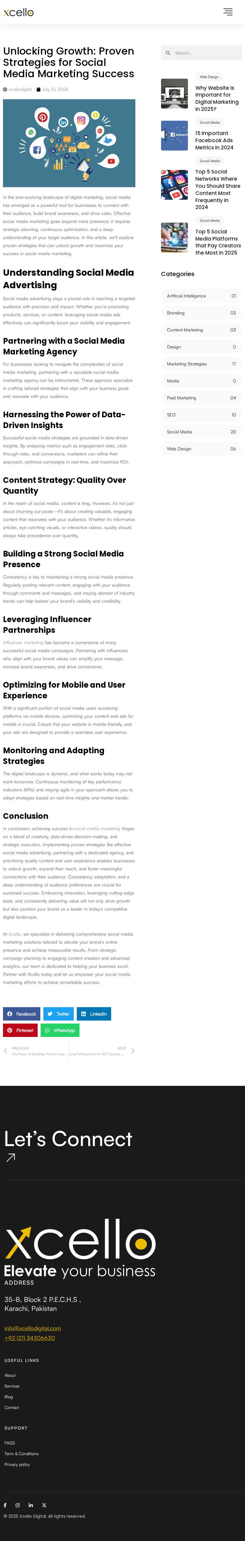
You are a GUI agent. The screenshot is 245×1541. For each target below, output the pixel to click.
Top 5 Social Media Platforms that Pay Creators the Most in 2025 (218, 242)
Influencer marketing (23, 642)
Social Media (210, 122)
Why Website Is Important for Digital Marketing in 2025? (217, 99)
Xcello (15, 934)
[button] (21, 1014)
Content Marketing (185, 330)
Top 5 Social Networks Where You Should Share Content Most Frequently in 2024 (218, 189)
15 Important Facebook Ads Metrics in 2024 (214, 140)
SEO (171, 415)
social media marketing (97, 828)
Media (173, 381)
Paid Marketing (181, 398)
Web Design (209, 77)
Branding (176, 313)
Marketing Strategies (187, 364)
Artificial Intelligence (186, 296)
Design (174, 347)
